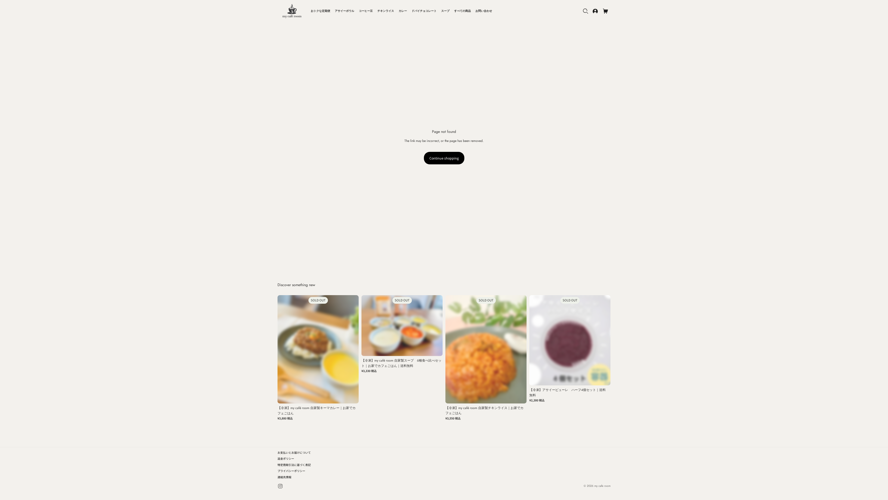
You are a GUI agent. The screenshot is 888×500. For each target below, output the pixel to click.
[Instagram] (280, 486)
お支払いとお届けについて (294, 452)
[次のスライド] (352, 349)
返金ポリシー (286, 458)
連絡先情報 (284, 477)
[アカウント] (595, 11)
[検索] (585, 11)
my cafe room (602, 486)
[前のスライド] (284, 349)
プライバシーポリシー (291, 471)
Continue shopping (444, 158)
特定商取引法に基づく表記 (294, 465)
